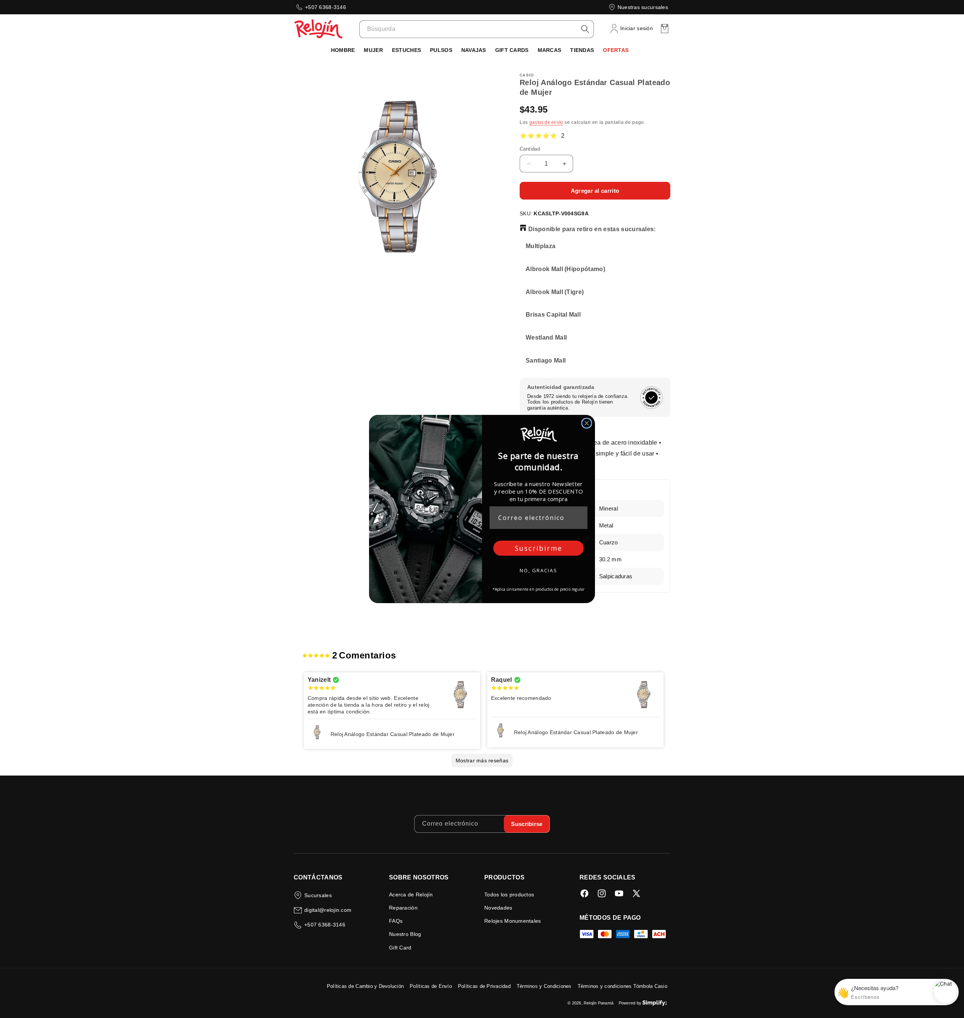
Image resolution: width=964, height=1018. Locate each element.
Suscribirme (538, 548)
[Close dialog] (586, 423)
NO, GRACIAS (538, 570)
